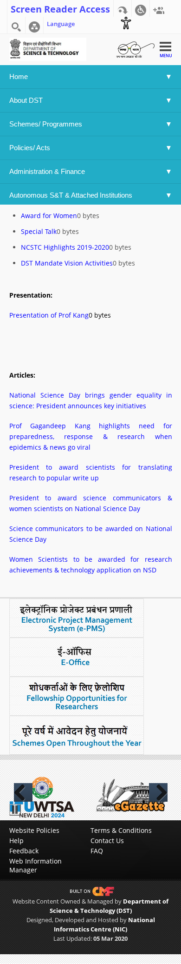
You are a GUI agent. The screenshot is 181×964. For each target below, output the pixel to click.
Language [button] (61, 24)
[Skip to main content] (122, 8)
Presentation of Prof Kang (49, 315)
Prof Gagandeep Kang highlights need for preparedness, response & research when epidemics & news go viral (90, 436)
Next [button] (158, 792)
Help (16, 840)
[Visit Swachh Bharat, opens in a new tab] (135, 48)
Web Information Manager (35, 865)
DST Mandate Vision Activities (67, 263)
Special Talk (39, 231)
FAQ (96, 850)
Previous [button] (23, 792)
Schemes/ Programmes (45, 124)
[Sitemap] (34, 25)
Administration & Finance (47, 171)
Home (18, 76)
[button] (140, 8)
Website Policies (34, 830)
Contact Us (107, 840)
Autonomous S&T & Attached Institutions (70, 195)
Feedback (24, 850)
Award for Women (49, 215)
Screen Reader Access (60, 8)
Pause (15, 810)
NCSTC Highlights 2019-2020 (65, 247)
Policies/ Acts (30, 148)
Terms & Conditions (121, 830)
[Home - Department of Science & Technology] (48, 48)
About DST (26, 100)
